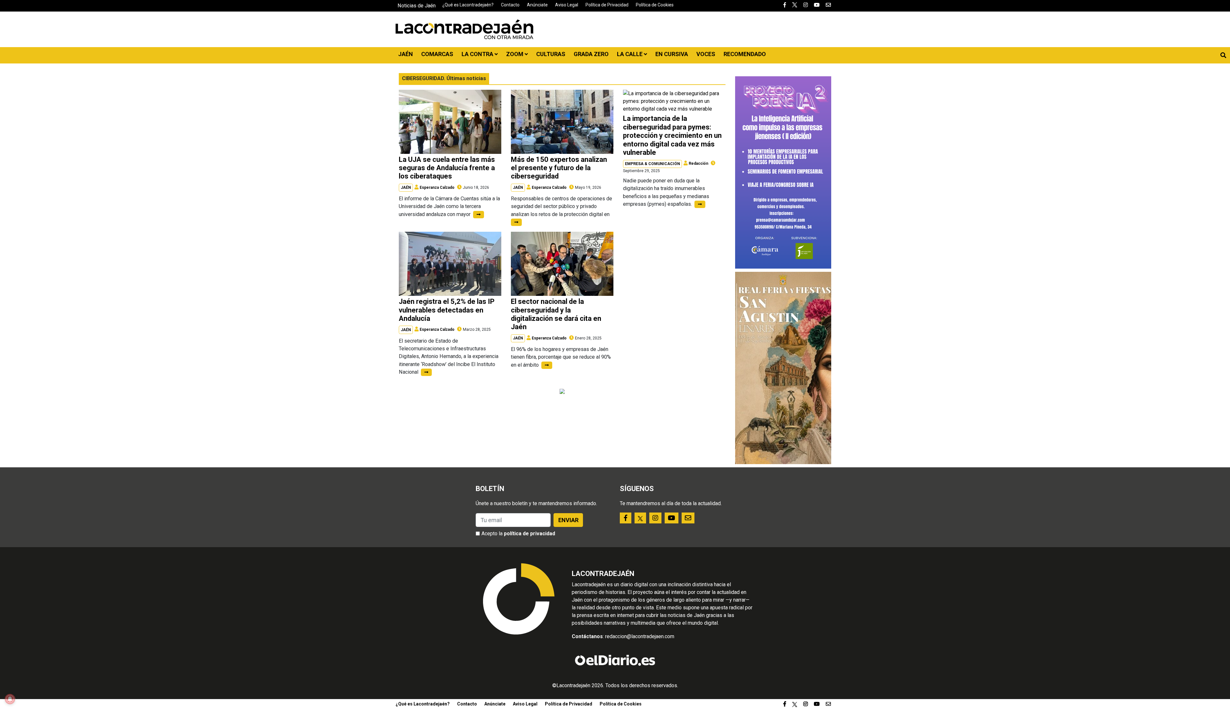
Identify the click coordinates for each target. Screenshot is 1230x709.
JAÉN (405, 54)
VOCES (705, 54)
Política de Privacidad (607, 4)
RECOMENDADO (745, 54)
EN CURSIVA (671, 54)
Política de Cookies (655, 4)
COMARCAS (437, 54)
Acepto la (518, 533)
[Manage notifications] (10, 699)
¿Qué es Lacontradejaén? (468, 4)
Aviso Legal (566, 4)
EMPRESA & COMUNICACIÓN (652, 164)
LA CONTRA (478, 54)
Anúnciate (537, 4)
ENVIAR (568, 520)
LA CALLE (630, 54)
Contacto (510, 4)
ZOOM (515, 54)
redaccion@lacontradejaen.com (639, 636)
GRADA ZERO (591, 54)
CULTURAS (550, 54)
